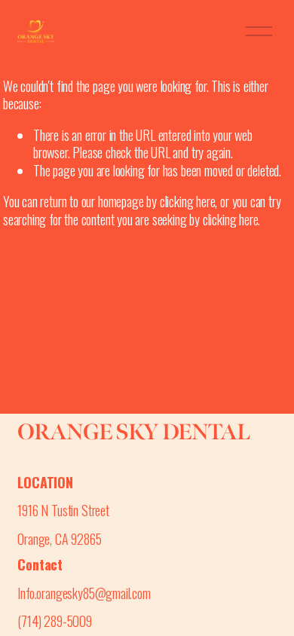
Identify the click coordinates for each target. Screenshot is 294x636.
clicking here (188, 201)
